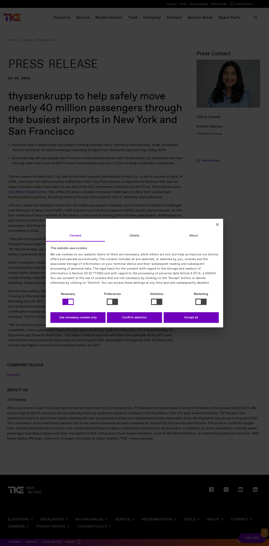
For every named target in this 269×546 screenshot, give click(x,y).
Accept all (191, 318)
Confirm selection (134, 318)
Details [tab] (134, 235)
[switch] (112, 302)
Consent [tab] (75, 235)
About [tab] (193, 235)
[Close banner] (217, 224)
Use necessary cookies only (78, 318)
